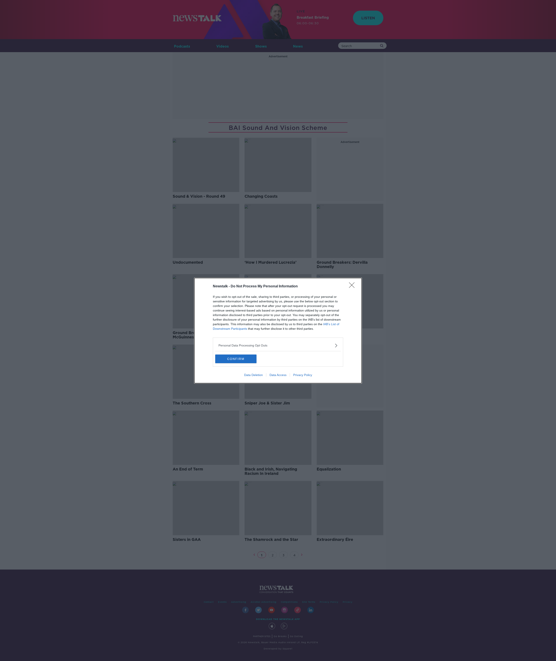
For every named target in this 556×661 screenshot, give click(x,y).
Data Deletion (253, 375)
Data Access (278, 375)
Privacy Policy (302, 375)
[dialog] (278, 330)
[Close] (353, 286)
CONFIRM (236, 359)
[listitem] (278, 345)
